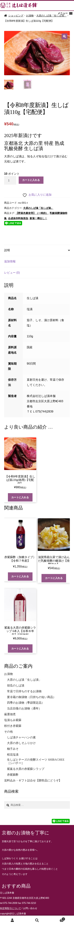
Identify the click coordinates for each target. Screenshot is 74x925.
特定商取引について (10, 908)
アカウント (12, 920)
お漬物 (30, 15)
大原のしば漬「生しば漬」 (51, 15)
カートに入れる (31, 180)
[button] (64, 36)
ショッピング (15, 15)
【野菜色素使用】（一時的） (32, 213)
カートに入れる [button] (20, 497)
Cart (56, 918)
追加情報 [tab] (10, 261)
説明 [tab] (7, 250)
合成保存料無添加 (18, 218)
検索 (37, 920)
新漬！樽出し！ (38, 218)
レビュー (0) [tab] (12, 272)
